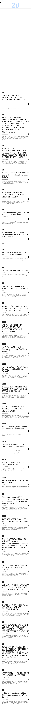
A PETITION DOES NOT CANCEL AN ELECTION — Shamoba (14, 254)
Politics (3, 321)
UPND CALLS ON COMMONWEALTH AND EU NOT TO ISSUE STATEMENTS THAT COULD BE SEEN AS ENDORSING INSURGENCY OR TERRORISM (14, 153)
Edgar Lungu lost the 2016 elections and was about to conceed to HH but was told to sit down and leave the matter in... (15, 500)
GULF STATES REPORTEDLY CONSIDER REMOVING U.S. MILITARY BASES (13, 409)
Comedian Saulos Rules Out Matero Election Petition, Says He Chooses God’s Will (15, 175)
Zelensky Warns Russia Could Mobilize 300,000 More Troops (13, 446)
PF (2, 92)
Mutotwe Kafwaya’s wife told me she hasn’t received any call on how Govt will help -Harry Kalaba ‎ (15, 308)
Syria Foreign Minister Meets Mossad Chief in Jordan (13, 464)
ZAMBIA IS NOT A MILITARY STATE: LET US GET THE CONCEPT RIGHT (15, 288)
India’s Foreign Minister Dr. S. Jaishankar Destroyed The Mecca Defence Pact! (14, 349)
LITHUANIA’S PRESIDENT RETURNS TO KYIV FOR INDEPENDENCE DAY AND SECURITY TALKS (12, 328)
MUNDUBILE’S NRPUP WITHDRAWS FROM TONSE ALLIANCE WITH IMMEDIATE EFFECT (13, 99)
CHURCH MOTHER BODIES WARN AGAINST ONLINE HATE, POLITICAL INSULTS (15, 607)
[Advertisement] (15, 24)
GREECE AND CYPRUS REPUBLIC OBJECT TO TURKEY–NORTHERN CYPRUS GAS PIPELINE (15, 389)
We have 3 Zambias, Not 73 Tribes (15, 270)
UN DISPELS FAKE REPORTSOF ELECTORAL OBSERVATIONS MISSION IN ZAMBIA (14, 195)
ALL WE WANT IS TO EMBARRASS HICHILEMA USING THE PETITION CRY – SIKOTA (15, 235)
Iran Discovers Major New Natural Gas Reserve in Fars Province (15, 428)
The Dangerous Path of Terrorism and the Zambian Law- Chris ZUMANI (14, 567)
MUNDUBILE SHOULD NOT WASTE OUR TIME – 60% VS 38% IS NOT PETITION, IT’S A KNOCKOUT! (15, 587)
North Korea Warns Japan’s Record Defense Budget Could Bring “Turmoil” (15, 369)
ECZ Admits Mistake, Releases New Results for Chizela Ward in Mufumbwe (15, 215)
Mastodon (2, 1)
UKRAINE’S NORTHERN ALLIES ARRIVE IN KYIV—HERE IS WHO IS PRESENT (15, 521)
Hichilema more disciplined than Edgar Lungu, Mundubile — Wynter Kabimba (14, 695)
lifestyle (3, 477)
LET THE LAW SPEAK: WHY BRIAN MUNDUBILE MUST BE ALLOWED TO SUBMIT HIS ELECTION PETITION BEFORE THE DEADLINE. (15, 628)
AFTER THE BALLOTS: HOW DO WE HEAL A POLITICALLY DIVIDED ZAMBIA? (15, 675)
